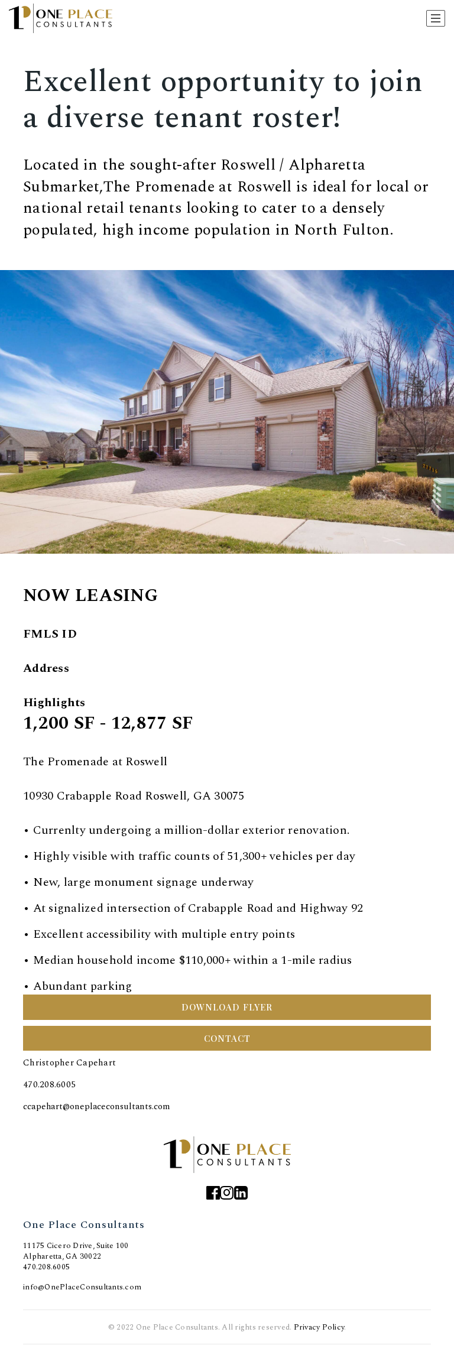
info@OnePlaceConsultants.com (82, 1287)
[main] (227, 556)
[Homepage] (60, 18)
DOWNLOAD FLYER (227, 1007)
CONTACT (227, 1038)
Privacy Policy (319, 1327)
